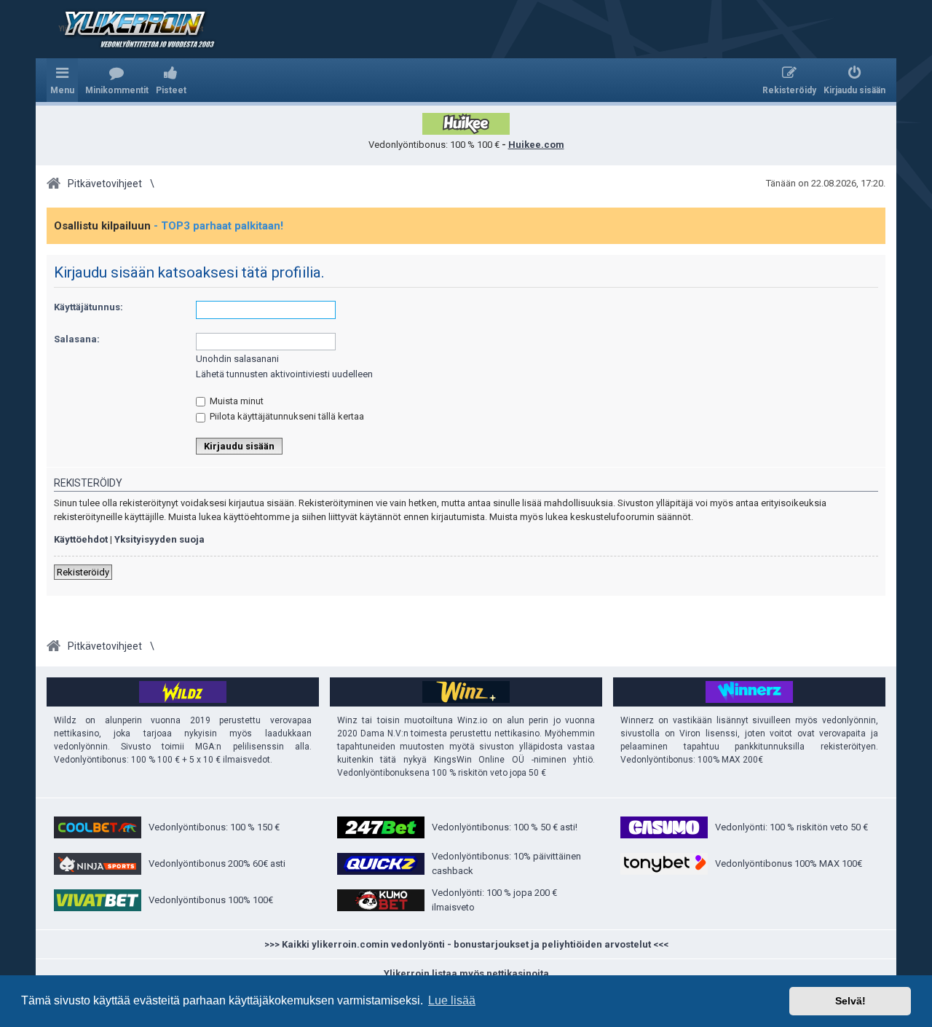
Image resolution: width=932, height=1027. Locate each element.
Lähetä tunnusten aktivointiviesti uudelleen (284, 374)
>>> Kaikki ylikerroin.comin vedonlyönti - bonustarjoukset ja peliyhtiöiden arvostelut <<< (466, 944)
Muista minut (236, 401)
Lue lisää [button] (451, 1000)
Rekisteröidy (83, 572)
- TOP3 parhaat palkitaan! (218, 225)
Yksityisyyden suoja (159, 539)
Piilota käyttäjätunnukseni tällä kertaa (286, 416)
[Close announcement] (873, 219)
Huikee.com (536, 144)
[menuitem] (117, 80)
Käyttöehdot (81, 539)
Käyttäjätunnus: (88, 307)
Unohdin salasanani (237, 358)
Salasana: (77, 339)
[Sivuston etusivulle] (130, 29)
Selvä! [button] (850, 1001)
